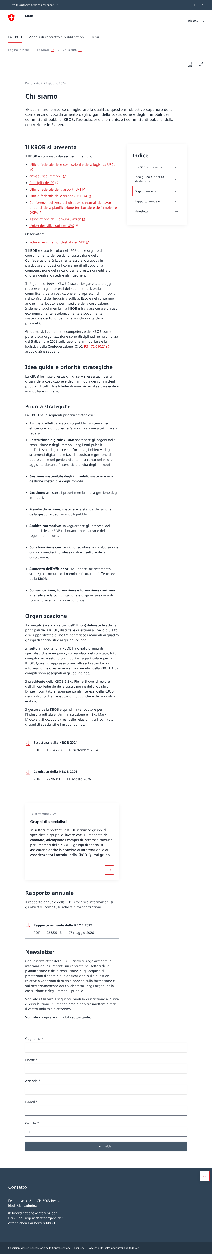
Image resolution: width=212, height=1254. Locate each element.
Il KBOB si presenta (148, 167)
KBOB (29, 16)
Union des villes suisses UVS (51, 225)
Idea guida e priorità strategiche (149, 179)
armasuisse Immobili (45, 176)
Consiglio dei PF (41, 182)
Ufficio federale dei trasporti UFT (55, 189)
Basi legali (80, 1248)
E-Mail (30, 1102)
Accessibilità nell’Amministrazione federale (114, 1248)
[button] (15, 37)
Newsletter (142, 211)
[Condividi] (200, 64)
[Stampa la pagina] (190, 64)
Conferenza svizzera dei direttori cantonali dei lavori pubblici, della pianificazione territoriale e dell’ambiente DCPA (73, 207)
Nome (30, 1059)
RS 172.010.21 (95, 346)
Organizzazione (145, 191)
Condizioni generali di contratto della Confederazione (39, 1248)
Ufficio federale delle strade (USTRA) (58, 196)
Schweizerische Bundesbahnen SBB (57, 242)
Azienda (31, 1081)
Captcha (31, 1123)
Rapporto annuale (147, 201)
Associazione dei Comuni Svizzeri (55, 219)
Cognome (33, 1038)
